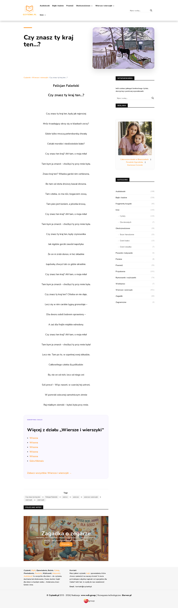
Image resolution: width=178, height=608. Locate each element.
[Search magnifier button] (151, 10)
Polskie (135, 259)
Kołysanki (56, 573)
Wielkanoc (135, 284)
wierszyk (29, 500)
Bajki (33, 570)
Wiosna (34, 438)
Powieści (38, 573)
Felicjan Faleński (51, 497)
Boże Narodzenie (137, 234)
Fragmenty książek (135, 204)
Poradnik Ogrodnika (134, 162)
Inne (42, 15)
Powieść (69, 6)
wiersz (65, 497)
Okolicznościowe (83, 6)
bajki (88, 573)
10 (75, 556)
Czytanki (27, 77)
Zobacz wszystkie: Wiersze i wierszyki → (49, 473)
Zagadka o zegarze (66, 533)
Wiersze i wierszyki (103, 6)
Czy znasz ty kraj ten (33, 497)
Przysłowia (135, 271)
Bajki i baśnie (58, 6)
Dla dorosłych (137, 222)
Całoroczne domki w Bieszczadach (134, 159)
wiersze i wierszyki (91, 497)
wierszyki (40, 500)
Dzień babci (137, 240)
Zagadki (135, 296)
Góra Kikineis (37, 461)
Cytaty (137, 216)
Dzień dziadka (137, 247)
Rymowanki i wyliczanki (135, 277)
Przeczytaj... (66, 544)
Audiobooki (45, 6)
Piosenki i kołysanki (135, 253)
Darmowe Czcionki (135, 165)
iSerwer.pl (126, 595)
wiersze (76, 497)
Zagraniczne (135, 302)
